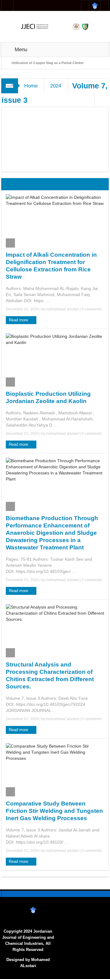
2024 (55, 86)
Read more (19, 320)
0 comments (91, 309)
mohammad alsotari (62, 309)
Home (31, 86)
